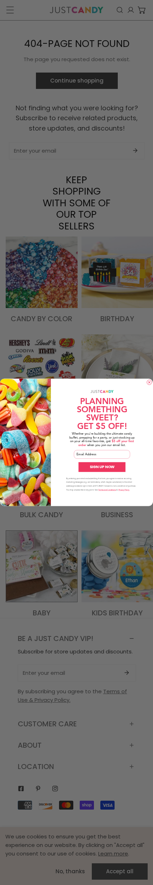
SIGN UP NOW (102, 467)
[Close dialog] (149, 382)
